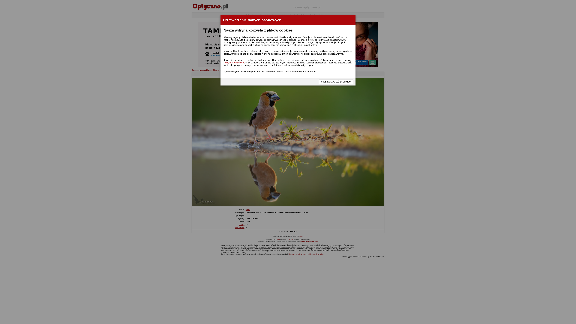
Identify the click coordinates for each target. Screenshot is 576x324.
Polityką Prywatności (234, 62)
